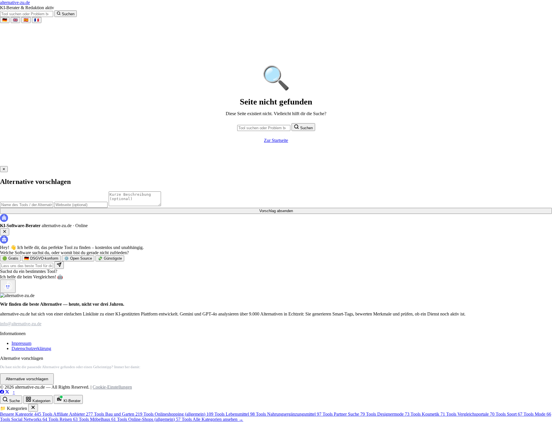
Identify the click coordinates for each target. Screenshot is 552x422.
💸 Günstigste (110, 258)
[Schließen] (33, 408)
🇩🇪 (4, 20)
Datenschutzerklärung (31, 348)
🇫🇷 (36, 20)
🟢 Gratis (10, 258)
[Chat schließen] (4, 231)
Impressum (21, 343)
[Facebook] (2, 392)
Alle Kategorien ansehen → (218, 419)
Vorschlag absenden (276, 211)
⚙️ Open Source (78, 258)
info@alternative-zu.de (20, 323)
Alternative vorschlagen (27, 379)
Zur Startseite (276, 140)
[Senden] (59, 265)
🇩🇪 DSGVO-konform (41, 258)
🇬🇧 (15, 20)
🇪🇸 (26, 20)
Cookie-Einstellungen (112, 387)
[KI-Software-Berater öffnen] (8, 286)
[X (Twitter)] (7, 392)
